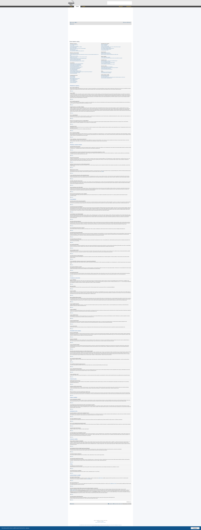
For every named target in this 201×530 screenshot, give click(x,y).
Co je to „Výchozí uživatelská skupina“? (106, 49)
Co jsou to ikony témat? (73, 82)
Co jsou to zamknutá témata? (73, 81)
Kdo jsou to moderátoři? (104, 45)
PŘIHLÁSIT (121, 6)
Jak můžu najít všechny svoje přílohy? (106, 72)
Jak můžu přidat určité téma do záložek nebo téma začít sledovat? (109, 67)
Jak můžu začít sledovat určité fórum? (106, 68)
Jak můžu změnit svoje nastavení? (74, 53)
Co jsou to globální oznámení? (74, 79)
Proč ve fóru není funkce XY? (105, 76)
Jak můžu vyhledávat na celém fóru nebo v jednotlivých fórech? (109, 60)
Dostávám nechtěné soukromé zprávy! (106, 53)
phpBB (102, 171)
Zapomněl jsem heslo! (73, 49)
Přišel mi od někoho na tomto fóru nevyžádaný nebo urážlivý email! (109, 54)
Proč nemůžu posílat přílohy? (73, 69)
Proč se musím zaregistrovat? (74, 44)
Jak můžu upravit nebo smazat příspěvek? (75, 64)
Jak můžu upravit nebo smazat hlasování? (75, 67)
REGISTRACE (128, 6)
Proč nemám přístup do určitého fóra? (75, 68)
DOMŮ (71, 6)
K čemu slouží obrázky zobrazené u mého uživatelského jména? (78, 58)
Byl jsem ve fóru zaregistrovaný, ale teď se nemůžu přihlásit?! (78, 48)
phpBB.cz (102, 521)
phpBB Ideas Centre (113, 483)
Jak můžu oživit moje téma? (73, 73)
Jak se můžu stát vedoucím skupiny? (106, 47)
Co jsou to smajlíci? (72, 77)
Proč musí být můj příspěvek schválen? (75, 72)
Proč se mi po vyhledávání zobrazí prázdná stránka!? (108, 62)
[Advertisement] (119, 3)
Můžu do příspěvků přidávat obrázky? (75, 78)
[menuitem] (76, 22)
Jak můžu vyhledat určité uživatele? (105, 63)
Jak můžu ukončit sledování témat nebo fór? (106, 69)
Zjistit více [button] (27, 528)
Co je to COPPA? (72, 45)
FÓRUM (77, 6)
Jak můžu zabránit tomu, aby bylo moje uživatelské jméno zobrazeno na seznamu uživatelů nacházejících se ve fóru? (84, 55)
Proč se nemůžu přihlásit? (73, 47)
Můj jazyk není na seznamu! (73, 57)
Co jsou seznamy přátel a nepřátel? (105, 57)
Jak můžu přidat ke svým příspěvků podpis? (75, 65)
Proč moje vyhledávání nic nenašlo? (105, 61)
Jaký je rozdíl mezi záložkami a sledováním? (106, 66)
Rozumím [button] (195, 528)
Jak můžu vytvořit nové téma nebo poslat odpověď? (76, 63)
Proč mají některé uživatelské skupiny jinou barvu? (107, 48)
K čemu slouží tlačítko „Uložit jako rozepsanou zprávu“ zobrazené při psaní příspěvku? (81, 71)
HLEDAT (83, 6)
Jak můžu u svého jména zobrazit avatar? (75, 59)
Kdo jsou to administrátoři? (104, 44)
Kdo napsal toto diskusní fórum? (105, 75)
